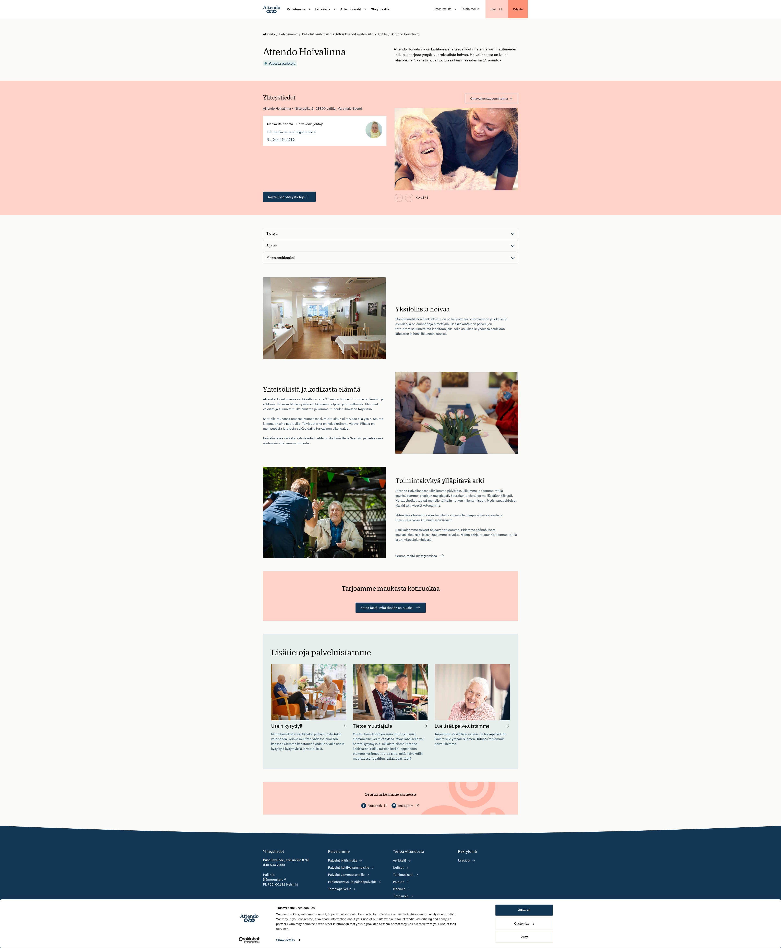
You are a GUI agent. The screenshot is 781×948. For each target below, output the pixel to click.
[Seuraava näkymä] (409, 198)
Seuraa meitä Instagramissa (416, 556)
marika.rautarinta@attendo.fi (294, 132)
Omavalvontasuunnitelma (489, 98)
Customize (521, 923)
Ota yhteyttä (380, 9)
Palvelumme (288, 34)
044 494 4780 (284, 139)
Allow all (524, 910)
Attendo (269, 34)
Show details (285, 940)
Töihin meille (470, 9)
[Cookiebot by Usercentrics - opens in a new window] (249, 940)
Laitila (382, 34)
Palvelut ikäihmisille (316, 34)
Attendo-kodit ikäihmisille (354, 34)
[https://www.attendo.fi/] (271, 9)
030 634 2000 (274, 865)
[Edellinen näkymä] (399, 198)
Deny (524, 936)
